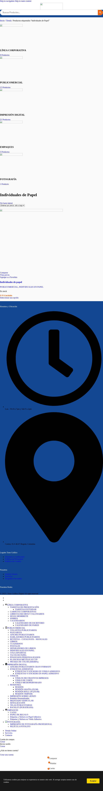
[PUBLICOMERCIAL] (11, 58)
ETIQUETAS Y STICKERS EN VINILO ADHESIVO (37, 671)
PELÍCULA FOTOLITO (20, 726)
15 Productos (5, 87)
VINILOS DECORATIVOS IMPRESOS (31, 678)
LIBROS (13, 641)
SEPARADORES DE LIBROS (23, 648)
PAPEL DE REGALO (19, 715)
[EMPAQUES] (11, 123)
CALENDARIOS (17, 621)
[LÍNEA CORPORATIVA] (11, 26)
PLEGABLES (16, 632)
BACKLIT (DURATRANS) (21, 707)
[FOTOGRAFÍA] (11, 155)
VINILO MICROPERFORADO (28, 683)
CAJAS (13, 712)
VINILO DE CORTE (24, 680)
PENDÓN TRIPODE (24, 694)
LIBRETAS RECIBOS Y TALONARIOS (27, 614)
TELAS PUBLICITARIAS (21, 705)
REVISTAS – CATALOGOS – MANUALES (28, 639)
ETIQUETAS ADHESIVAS (21, 669)
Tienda (9, 21)
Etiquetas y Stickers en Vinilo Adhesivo (25, 719)
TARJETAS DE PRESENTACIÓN (24, 607)
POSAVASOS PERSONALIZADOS (25, 657)
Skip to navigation (7, 1)
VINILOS (14, 676)
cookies (14, 780)
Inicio (2, 21)
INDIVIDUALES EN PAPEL (31, 287)
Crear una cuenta (6, 755)
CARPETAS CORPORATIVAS (23, 612)
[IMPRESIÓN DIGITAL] (11, 90)
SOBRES (14, 618)
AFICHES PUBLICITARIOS (22, 635)
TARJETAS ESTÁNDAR (25, 609)
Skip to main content (23, 1)
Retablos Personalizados (19, 698)
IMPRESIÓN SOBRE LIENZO (23, 696)
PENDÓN (19, 687)
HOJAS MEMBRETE (19, 616)
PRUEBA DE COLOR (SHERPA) (24, 662)
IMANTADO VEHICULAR (22, 701)
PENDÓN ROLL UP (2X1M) (27, 692)
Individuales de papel (11, 282)
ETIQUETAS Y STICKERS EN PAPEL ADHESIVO (37, 673)
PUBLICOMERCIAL (9, 287)
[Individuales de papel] (31, 211)
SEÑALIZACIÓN (17, 703)
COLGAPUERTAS (18, 653)
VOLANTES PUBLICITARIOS (23, 630)
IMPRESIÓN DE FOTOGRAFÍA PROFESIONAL (31, 724)
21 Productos (5, 120)
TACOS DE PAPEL (18, 655)
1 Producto (4, 184)
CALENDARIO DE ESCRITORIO (29, 623)
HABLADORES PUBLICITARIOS (25, 637)
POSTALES (15, 646)
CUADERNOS (16, 644)
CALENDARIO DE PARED (27, 625)
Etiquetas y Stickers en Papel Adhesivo (25, 717)
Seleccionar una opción (9, 298)
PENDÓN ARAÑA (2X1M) (26, 689)
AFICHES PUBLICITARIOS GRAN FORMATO (30, 667)
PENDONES (15, 685)
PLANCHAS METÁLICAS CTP (23, 659)
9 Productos (4, 55)
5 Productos (4, 152)
